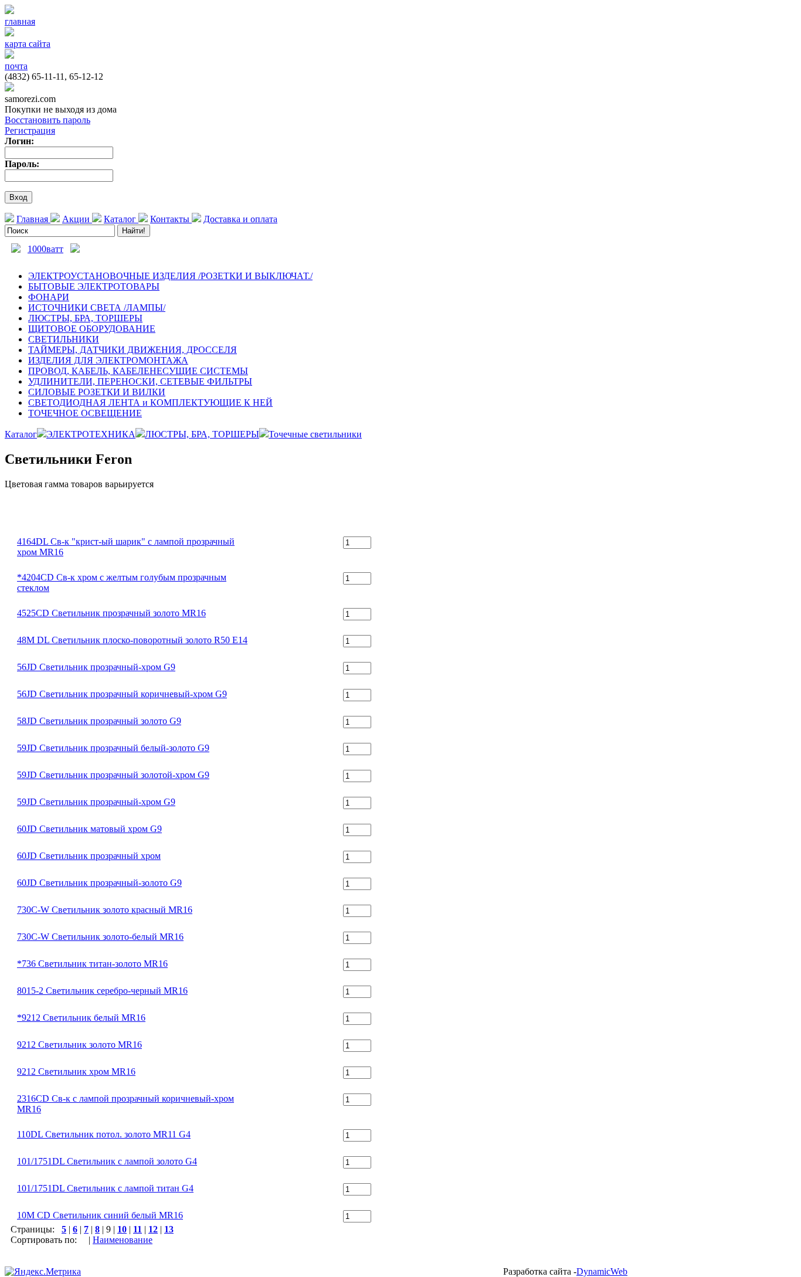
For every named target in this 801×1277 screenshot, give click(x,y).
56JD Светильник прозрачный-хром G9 (96, 667)
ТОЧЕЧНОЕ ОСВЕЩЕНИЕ (85, 413)
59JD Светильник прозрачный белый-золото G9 (113, 748)
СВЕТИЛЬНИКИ (63, 339)
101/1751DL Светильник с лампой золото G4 (107, 1161)
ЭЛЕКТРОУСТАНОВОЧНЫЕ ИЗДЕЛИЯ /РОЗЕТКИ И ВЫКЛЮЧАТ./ (170, 276)
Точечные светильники (315, 434)
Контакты (171, 219)
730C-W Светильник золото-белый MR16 (100, 937)
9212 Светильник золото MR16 (79, 1045)
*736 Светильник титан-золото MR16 (92, 964)
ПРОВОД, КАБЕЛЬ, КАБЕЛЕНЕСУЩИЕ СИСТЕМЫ (138, 371)
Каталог (121, 219)
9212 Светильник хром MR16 (76, 1071)
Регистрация (30, 130)
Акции (77, 219)
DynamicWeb (601, 1271)
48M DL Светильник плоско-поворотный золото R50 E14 (132, 640)
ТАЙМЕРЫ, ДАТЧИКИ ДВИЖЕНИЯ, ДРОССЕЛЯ (132, 350)
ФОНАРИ (48, 297)
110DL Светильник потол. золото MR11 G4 (104, 1134)
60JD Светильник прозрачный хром (89, 856)
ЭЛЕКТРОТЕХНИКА (90, 434)
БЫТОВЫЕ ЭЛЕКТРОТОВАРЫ (93, 286)
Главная (33, 219)
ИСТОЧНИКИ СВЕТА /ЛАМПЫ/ (96, 308)
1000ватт (45, 249)
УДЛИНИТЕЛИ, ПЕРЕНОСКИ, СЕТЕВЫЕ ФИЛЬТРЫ (140, 381)
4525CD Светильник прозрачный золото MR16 (111, 613)
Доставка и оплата (240, 219)
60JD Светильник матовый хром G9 (89, 829)
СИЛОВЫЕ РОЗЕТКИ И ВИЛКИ (96, 392)
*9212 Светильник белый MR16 (81, 1018)
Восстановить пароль (47, 120)
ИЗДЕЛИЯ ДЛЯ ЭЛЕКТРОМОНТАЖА (108, 360)
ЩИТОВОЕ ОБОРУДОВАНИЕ (91, 329)
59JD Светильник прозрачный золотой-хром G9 (113, 775)
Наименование (122, 1240)
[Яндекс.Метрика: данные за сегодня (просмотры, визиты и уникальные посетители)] (43, 1271)
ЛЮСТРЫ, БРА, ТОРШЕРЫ (85, 318)
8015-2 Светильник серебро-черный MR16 (102, 991)
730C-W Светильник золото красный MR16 (104, 910)
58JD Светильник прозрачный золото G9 (99, 721)
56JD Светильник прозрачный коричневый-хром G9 (122, 694)
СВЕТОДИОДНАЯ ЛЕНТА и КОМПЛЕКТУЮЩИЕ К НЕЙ (150, 402)
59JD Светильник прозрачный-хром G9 (96, 802)
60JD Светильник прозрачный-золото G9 (99, 883)
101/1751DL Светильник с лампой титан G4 (105, 1188)
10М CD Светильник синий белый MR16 (100, 1215)
